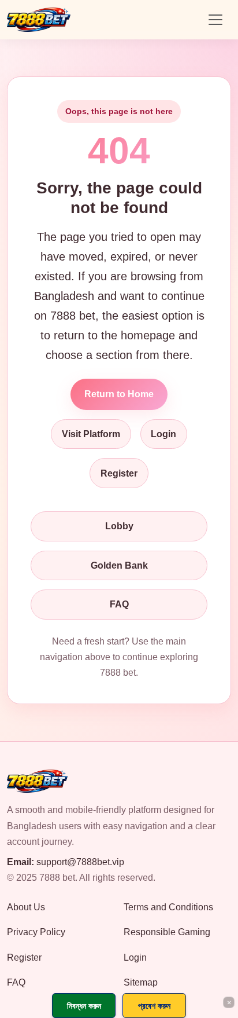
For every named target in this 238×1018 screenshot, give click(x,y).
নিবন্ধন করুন (84, 1005)
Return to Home (119, 394)
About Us (26, 907)
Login (163, 434)
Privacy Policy (36, 932)
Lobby (119, 526)
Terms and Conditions (168, 907)
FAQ (119, 604)
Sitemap (141, 982)
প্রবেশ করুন (154, 1005)
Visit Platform (91, 434)
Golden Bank (119, 565)
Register (119, 473)
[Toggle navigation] (215, 20)
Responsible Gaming (167, 932)
